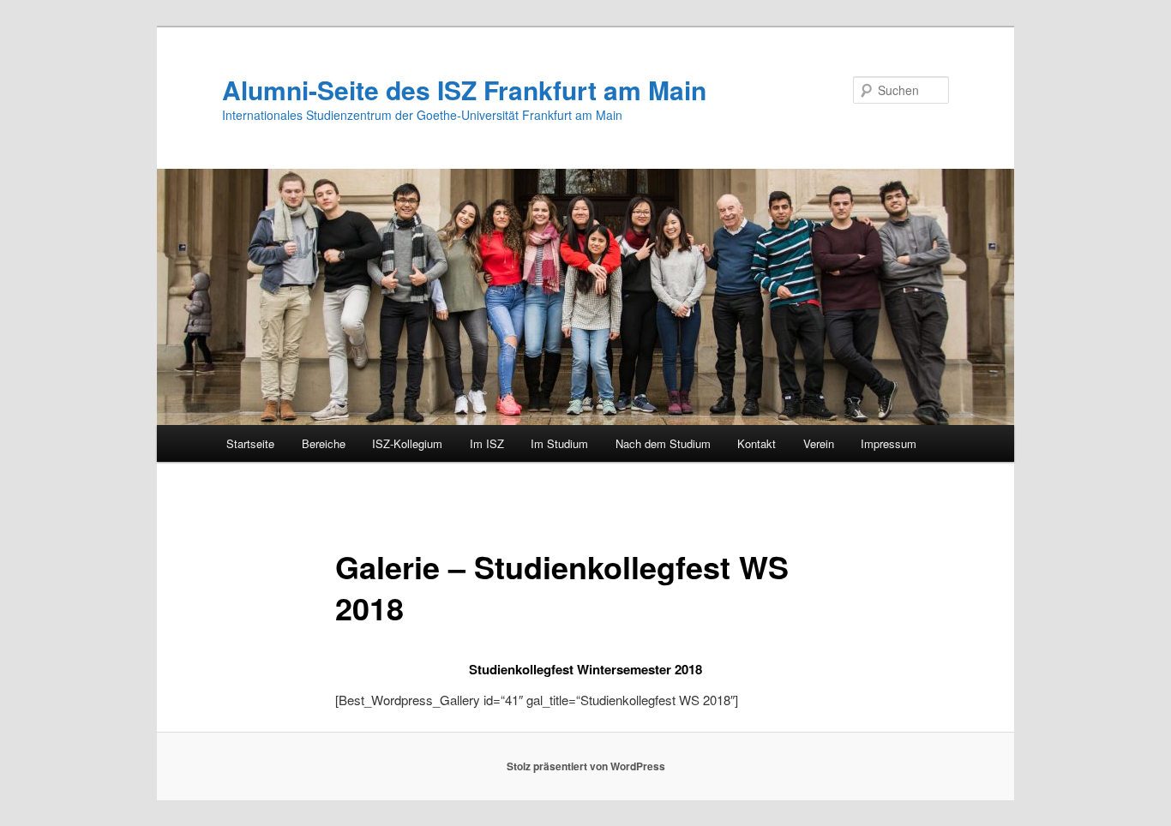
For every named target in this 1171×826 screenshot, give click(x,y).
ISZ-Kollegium (407, 443)
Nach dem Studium (663, 443)
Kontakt (756, 443)
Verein (818, 443)
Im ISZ (487, 443)
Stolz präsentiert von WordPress (586, 766)
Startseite (250, 443)
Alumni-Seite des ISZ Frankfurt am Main (464, 89)
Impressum (888, 443)
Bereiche (323, 443)
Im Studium (559, 443)
